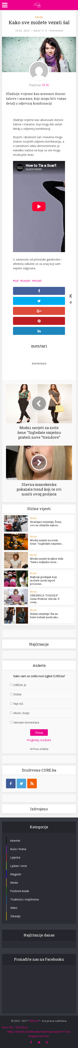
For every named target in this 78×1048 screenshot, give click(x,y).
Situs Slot (7, 1027)
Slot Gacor (21, 1027)
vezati (38, 280)
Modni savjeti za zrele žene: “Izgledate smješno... (46, 541)
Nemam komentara (26, 722)
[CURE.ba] (37, 5)
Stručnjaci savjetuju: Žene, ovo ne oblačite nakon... (46, 523)
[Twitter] (21, 783)
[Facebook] (11, 783)
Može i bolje (21, 713)
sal (16, 280)
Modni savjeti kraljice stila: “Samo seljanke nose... (47, 560)
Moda (39, 17)
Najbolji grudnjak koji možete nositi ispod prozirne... (43, 580)
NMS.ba (34, 1021)
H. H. (44, 30)
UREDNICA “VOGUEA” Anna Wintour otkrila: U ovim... (45, 599)
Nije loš (18, 704)
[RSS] (32, 783)
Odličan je (19, 685)
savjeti (26, 280)
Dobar (17, 694)
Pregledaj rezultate (39, 740)
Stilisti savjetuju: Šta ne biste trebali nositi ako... (45, 615)
